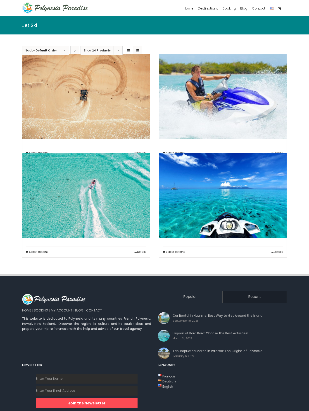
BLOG (79, 310)
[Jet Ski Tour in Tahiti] (223, 195)
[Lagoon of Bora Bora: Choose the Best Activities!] (164, 336)
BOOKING (41, 310)
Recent (254, 296)
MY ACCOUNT (61, 310)
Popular (190, 296)
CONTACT (94, 310)
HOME (26, 310)
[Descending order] (74, 50)
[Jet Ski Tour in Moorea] (86, 195)
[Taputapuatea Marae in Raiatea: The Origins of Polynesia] (164, 353)
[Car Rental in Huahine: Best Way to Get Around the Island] (164, 318)
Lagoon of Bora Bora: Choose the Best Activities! (210, 333)
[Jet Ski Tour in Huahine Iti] (223, 96)
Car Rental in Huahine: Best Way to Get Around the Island (217, 315)
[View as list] (137, 50)
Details (141, 252)
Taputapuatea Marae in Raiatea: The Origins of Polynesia (217, 351)
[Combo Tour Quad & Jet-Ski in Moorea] (86, 96)
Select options (38, 252)
